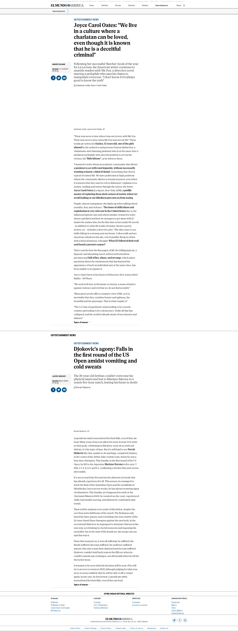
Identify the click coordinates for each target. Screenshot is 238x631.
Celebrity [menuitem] (104, 5)
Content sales (120, 628)
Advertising (151, 628)
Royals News (127, 1)
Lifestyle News (102, 1)
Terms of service (136, 628)
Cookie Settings (90, 628)
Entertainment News (115, 1)
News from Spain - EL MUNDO (184, 1)
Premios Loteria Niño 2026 (88, 1)
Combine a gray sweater (140, 1)
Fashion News (154, 1)
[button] (119, 593)
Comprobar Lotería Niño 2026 (69, 1)
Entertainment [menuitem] (161, 5)
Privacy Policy (106, 628)
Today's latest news (167, 1)
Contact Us (164, 628)
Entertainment (59, 11)
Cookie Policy (75, 628)
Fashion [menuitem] (145, 5)
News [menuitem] (92, 5)
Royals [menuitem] (118, 5)
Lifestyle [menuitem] (131, 5)
